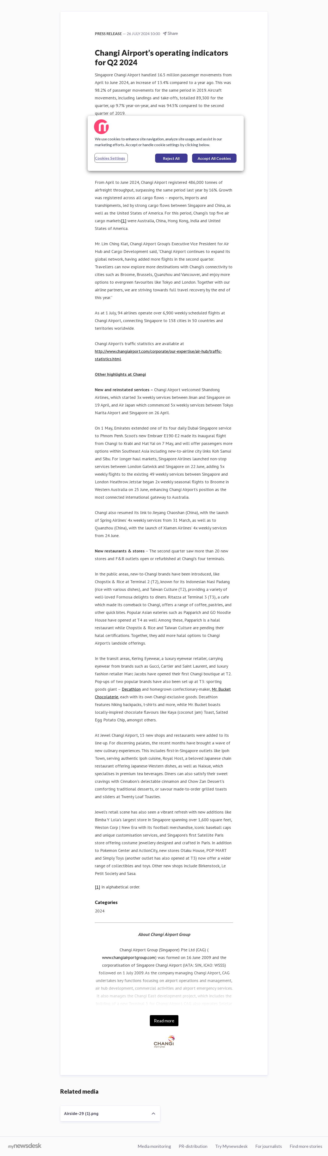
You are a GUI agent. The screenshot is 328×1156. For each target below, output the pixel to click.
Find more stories (306, 1146)
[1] (123, 220)
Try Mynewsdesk (231, 1146)
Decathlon (131, 689)
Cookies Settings (110, 158)
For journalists (268, 1146)
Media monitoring (154, 1146)
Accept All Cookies (214, 158)
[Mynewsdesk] (25, 1146)
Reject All (171, 158)
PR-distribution (193, 1146)
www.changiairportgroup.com (128, 957)
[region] (166, 143)
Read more (164, 1020)
